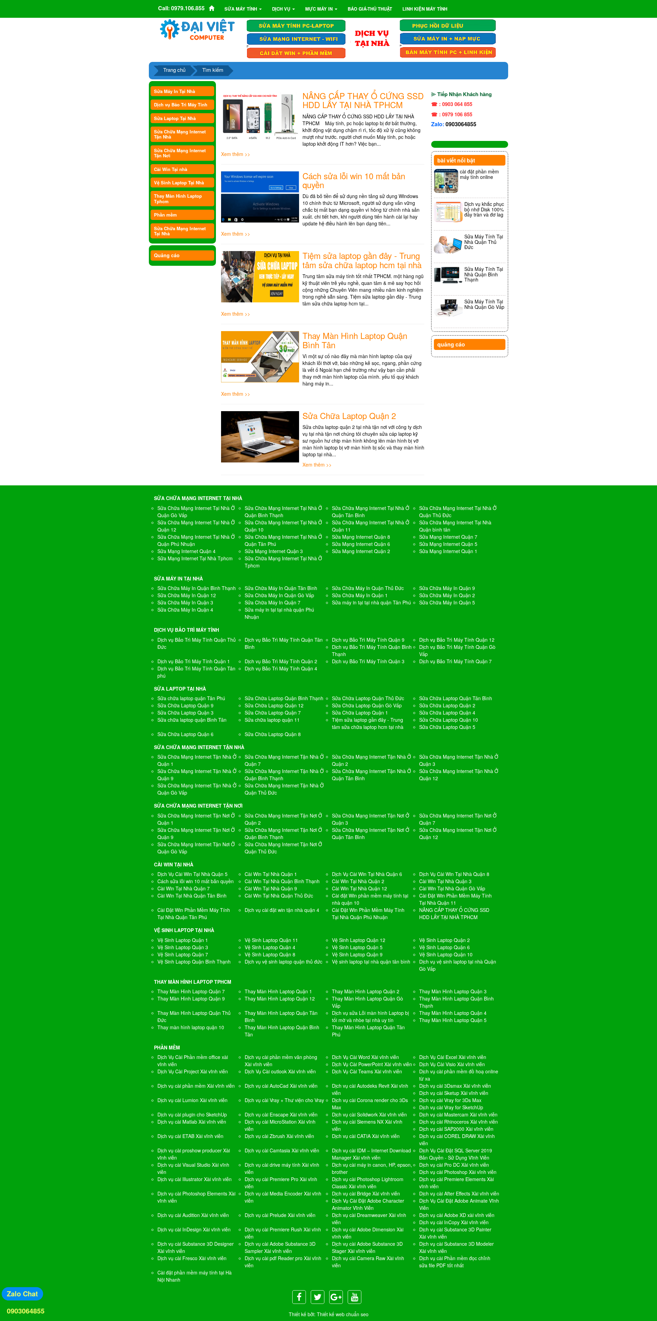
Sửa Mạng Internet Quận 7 (448, 536)
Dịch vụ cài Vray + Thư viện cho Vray (284, 1100)
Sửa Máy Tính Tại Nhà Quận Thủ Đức (483, 241)
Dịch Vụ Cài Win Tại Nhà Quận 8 (454, 874)
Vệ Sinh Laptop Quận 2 (444, 940)
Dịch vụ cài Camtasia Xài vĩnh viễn (282, 1150)
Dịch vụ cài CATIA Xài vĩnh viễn (366, 1136)
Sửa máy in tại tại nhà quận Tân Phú (371, 602)
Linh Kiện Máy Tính (424, 8)
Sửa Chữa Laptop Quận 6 (185, 734)
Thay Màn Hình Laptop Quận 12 (280, 998)
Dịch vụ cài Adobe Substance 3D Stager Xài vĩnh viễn (367, 1247)
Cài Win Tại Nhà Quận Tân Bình (192, 895)
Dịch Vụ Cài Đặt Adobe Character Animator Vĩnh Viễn (368, 1204)
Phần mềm (165, 214)
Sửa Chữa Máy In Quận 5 (447, 602)
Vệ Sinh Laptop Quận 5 (357, 947)
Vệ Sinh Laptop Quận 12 (358, 940)
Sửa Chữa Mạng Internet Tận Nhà (180, 134)
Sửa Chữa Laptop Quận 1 (360, 712)
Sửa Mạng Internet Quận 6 (361, 543)
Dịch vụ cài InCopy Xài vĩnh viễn (454, 1222)
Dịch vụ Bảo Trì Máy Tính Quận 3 (368, 661)
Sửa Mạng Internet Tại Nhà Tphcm (195, 558)
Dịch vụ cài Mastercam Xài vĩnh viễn (458, 1114)
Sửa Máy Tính (241, 8)
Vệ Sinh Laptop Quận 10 (446, 954)
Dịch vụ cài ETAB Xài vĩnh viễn (190, 1136)
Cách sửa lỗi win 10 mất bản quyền (353, 180)
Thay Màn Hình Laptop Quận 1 (278, 991)
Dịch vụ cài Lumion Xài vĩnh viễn (192, 1100)
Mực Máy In (319, 8)
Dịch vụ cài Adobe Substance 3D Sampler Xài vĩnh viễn (280, 1247)
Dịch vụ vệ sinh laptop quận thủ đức (283, 961)
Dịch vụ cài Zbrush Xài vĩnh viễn (279, 1136)
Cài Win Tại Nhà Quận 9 (271, 888)
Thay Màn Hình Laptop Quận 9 (191, 998)
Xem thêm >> (235, 154)
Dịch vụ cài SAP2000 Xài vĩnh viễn (456, 1128)
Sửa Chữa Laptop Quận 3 (185, 712)
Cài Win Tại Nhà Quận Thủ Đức (279, 895)
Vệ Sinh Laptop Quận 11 (271, 940)
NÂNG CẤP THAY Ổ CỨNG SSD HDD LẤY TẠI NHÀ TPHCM (363, 100)
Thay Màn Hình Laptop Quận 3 (453, 991)
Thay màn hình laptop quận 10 (190, 1027)
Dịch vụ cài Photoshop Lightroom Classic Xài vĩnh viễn (367, 1183)
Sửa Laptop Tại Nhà (175, 118)
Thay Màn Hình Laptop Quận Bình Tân (354, 339)
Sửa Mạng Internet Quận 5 (448, 543)
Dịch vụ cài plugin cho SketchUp (192, 1114)
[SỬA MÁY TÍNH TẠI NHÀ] (372, 38)
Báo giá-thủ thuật (370, 8)
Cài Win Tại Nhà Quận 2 (358, 881)
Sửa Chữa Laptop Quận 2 (349, 415)
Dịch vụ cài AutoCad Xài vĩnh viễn (281, 1085)
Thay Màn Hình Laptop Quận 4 (453, 1012)
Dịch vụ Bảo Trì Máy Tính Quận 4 (281, 668)
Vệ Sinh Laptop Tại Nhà (179, 182)
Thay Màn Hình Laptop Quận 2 (365, 991)
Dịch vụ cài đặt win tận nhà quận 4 (282, 909)
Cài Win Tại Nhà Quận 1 (271, 874)
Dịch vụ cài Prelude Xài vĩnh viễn (280, 1215)
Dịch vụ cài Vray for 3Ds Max (450, 1100)
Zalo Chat (22, 1293)
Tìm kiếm (212, 69)
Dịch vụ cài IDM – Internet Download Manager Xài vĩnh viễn (371, 1154)
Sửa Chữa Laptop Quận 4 (447, 712)
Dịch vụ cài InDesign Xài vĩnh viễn (194, 1229)
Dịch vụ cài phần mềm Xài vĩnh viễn (196, 1085)
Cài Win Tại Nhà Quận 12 (359, 888)
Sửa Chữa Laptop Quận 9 (185, 705)
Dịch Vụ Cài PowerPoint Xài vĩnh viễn (372, 1064)
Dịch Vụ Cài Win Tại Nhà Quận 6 (367, 874)
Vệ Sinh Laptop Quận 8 (270, 954)
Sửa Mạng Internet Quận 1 (448, 551)
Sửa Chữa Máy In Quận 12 (186, 595)
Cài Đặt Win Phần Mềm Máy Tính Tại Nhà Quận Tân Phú (193, 913)
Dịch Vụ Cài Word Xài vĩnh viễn (365, 1057)
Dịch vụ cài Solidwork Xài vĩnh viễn (369, 1114)
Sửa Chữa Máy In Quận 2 (447, 595)
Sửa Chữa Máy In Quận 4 (185, 609)
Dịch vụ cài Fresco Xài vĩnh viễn (192, 1258)
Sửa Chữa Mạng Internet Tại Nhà (180, 231)
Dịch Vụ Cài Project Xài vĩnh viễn (192, 1071)
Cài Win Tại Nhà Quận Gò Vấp (452, 888)
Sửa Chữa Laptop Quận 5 (447, 726)
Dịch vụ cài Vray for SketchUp (451, 1107)
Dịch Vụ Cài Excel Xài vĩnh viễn (452, 1057)
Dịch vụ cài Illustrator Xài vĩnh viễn (194, 1179)
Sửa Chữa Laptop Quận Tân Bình (455, 698)
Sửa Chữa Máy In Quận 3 (185, 602)
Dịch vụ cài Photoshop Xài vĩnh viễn (458, 1171)
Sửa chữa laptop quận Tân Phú (191, 698)
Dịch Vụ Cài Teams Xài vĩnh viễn (367, 1071)
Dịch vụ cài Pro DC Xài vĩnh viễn (454, 1164)
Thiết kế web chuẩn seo (343, 1314)
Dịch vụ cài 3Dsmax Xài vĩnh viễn (455, 1085)
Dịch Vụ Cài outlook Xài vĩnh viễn (280, 1071)
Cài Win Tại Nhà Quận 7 (183, 888)
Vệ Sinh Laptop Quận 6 (444, 947)
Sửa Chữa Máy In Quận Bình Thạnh (196, 588)
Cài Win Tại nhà (170, 169)
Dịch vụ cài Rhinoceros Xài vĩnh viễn (458, 1121)
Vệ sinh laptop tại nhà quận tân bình (371, 961)
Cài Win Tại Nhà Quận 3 (445, 881)
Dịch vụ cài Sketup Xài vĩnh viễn (453, 1092)
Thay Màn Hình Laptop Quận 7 (191, 991)
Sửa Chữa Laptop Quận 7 (273, 712)
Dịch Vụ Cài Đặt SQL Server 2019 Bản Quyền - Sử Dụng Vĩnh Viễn (455, 1154)
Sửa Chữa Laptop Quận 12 (274, 705)
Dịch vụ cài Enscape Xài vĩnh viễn (281, 1114)
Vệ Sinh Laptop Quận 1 (182, 940)
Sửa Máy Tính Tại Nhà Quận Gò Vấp (484, 304)
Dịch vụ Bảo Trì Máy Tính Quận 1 (193, 661)
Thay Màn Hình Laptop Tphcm (178, 198)
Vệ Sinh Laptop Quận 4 (270, 947)
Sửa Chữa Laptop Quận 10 (448, 719)
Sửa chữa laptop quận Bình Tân (192, 719)
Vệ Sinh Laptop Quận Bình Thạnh (194, 961)
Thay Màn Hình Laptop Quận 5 (453, 1020)
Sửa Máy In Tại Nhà (174, 91)
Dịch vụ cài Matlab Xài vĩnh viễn (191, 1121)
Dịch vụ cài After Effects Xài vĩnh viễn (459, 1193)
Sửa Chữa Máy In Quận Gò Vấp (279, 595)
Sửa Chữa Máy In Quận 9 (447, 588)
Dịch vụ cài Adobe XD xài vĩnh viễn (456, 1215)
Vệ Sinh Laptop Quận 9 (357, 954)
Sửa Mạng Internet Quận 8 (361, 536)
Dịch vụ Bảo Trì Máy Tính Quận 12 (456, 639)
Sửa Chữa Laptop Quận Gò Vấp (367, 705)
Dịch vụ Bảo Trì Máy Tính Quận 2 (281, 661)
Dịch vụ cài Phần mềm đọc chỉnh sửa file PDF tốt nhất (454, 1262)
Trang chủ (174, 69)
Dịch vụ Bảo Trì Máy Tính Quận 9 (368, 639)
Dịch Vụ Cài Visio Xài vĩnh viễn (452, 1064)
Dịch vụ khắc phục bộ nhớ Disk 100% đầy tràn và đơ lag (484, 209)
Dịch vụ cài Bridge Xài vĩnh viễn (366, 1193)
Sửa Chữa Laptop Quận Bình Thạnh (284, 698)
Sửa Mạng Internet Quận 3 (274, 551)
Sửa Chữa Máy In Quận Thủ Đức (368, 588)
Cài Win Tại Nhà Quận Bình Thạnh (282, 881)
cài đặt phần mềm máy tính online (479, 174)
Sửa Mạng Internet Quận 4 (186, 551)
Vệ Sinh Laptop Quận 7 (182, 954)
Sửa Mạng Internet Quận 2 (361, 551)
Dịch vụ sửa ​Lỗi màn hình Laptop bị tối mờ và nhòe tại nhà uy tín (370, 1016)
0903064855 (461, 124)
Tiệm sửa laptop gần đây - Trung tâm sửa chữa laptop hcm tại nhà (362, 259)
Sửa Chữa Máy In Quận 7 (272, 602)
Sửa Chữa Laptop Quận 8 (273, 734)
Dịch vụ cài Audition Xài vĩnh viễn (193, 1215)
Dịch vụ (282, 8)
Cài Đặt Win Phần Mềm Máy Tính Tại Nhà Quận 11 (455, 899)
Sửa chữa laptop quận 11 (272, 719)
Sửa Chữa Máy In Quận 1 (360, 595)
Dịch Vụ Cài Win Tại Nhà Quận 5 (192, 874)
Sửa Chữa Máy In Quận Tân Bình (281, 588)
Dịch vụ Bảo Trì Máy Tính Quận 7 (455, 661)
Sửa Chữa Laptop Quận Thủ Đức (368, 698)
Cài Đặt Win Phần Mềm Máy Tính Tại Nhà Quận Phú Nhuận (368, 913)
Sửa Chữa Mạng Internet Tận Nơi (180, 153)
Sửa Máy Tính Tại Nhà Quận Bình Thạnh (483, 274)
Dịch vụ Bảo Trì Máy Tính (180, 104)
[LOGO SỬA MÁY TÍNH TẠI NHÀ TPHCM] (197, 29)
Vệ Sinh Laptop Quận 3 (182, 947)
